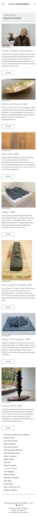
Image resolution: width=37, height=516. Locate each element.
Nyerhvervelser (9, 438)
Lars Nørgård (9, 471)
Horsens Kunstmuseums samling (16, 435)
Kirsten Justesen (10, 465)
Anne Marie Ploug (10, 441)
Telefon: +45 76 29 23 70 (18, 510)
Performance (8, 484)
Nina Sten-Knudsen (11, 478)
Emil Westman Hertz (12, 453)
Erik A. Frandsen (10, 456)
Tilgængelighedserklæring (12, 503)
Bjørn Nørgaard (10, 444)
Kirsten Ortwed (6, 47)
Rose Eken (8, 481)
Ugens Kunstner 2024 (12, 487)
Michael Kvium (9, 475)
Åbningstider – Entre (27, 503)
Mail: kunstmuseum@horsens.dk (18, 512)
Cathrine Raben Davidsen (13, 450)
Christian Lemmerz (11, 447)
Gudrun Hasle (9, 459)
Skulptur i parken (10, 490)
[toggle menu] (3, 5)
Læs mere (8, 73)
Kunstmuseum (18, 4)
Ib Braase (7, 462)
